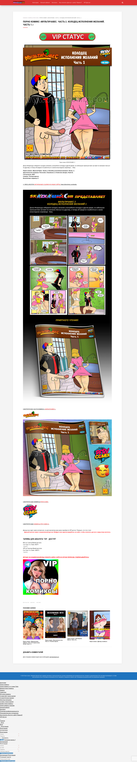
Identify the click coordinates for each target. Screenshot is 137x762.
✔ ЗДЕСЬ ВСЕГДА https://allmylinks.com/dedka (50, 184)
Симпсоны (3, 692)
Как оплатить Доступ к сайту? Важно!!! (70, 2)
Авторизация (4, 741)
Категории (36, 2)
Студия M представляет (7, 698)
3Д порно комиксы (5, 694)
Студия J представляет (7, 701)
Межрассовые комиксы (7, 688)
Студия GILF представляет (8, 696)
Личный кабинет (45, 2)
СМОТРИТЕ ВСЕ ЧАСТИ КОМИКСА (39, 409)
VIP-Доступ (87, 2)
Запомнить (5, 738)
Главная (25, 17)
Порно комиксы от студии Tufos (9, 686)
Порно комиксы (4, 684)
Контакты (54, 2)
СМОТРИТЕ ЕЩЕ (36, 524)
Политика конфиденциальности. (9, 711)
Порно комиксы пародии (7, 705)
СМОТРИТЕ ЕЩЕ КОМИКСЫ (36, 502)
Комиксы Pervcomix (33, 17)
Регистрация (3, 732)
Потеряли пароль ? (10, 740)
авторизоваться (54, 657)
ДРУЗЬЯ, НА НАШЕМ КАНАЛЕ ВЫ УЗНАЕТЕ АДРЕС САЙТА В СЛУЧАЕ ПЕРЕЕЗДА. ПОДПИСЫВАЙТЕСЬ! (56, 557)
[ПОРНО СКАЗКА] (23, 2)
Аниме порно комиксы (6, 703)
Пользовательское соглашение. (9, 713)
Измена (2, 690)
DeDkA (32, 602)
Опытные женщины (6, 700)
